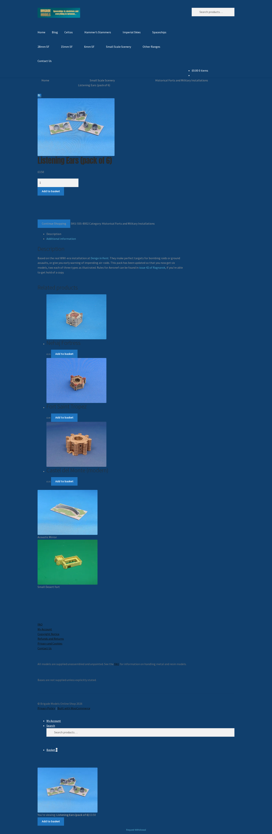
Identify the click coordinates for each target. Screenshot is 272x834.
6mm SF (89, 46)
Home (41, 32)
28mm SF (43, 46)
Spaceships (159, 32)
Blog (55, 32)
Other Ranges (151, 46)
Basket (51, 750)
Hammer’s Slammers (97, 32)
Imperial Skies (132, 32)
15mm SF (67, 46)
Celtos (68, 32)
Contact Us (45, 61)
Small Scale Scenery (118, 46)
